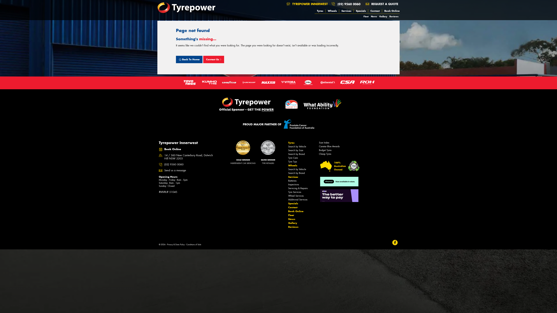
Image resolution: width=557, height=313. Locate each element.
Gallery (383, 16)
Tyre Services (294, 192)
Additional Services (297, 199)
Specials (361, 10)
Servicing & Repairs (298, 188)
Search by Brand (296, 154)
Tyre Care (293, 157)
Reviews (393, 16)
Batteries (292, 180)
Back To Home (190, 59)
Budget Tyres (325, 150)
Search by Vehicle (297, 146)
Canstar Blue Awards (329, 146)
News (374, 16)
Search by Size (295, 150)
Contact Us (213, 59)
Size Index (324, 142)
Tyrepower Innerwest (309, 4)
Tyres (320, 10)
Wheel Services (296, 195)
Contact (375, 10)
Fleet (366, 16)
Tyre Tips (292, 161)
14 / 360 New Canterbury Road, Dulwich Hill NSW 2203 (188, 157)
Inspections (293, 184)
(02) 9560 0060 (349, 4)
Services (346, 10)
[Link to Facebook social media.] (395, 242)
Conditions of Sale (193, 244)
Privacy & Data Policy (176, 244)
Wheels (332, 10)
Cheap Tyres (325, 153)
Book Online (392, 10)
